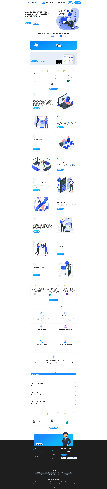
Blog (61, 2)
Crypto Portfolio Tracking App (66, 466)
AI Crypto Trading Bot (40, 464)
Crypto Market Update (39, 472)
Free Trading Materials (57, 474)
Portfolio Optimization (65, 474)
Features (47, 2)
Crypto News (49, 466)
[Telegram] (37, 456)
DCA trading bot (69, 122)
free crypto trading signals (68, 349)
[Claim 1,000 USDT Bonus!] (64, 36)
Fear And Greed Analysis (56, 466)
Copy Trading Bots (48, 464)
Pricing (55, 2)
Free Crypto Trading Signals (56, 464)
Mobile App (53, 454)
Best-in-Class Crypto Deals (59, 472)
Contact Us (64, 2)
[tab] (53, 376)
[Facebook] (32, 456)
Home (44, 2)
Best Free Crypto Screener (66, 464)
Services (51, 2)
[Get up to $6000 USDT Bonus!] (53, 36)
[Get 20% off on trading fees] (42, 36)
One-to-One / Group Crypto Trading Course (45, 474)
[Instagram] (35, 456)
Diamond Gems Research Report (49, 472)
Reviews (58, 2)
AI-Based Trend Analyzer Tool (41, 466)
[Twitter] (34, 456)
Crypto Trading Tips (68, 472)
